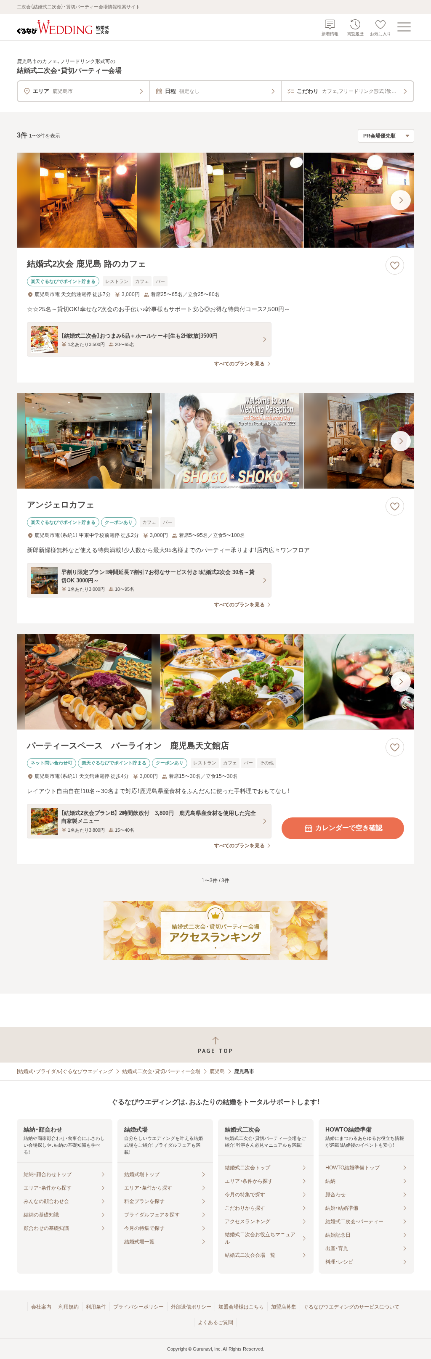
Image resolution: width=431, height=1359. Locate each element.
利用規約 (69, 1307)
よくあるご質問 (215, 1322)
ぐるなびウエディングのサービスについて (351, 1307)
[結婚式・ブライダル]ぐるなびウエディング (65, 1071)
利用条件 (96, 1307)
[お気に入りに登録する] (395, 265)
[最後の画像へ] (401, 200)
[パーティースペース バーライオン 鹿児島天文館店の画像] (215, 682)
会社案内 (41, 1307)
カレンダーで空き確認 (349, 827)
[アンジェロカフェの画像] (215, 441)
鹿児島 (217, 1071)
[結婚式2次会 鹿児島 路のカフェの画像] (215, 200)
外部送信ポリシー (191, 1307)
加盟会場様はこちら (241, 1307)
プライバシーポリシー (138, 1307)
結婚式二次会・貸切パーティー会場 (161, 1071)
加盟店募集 (283, 1307)
